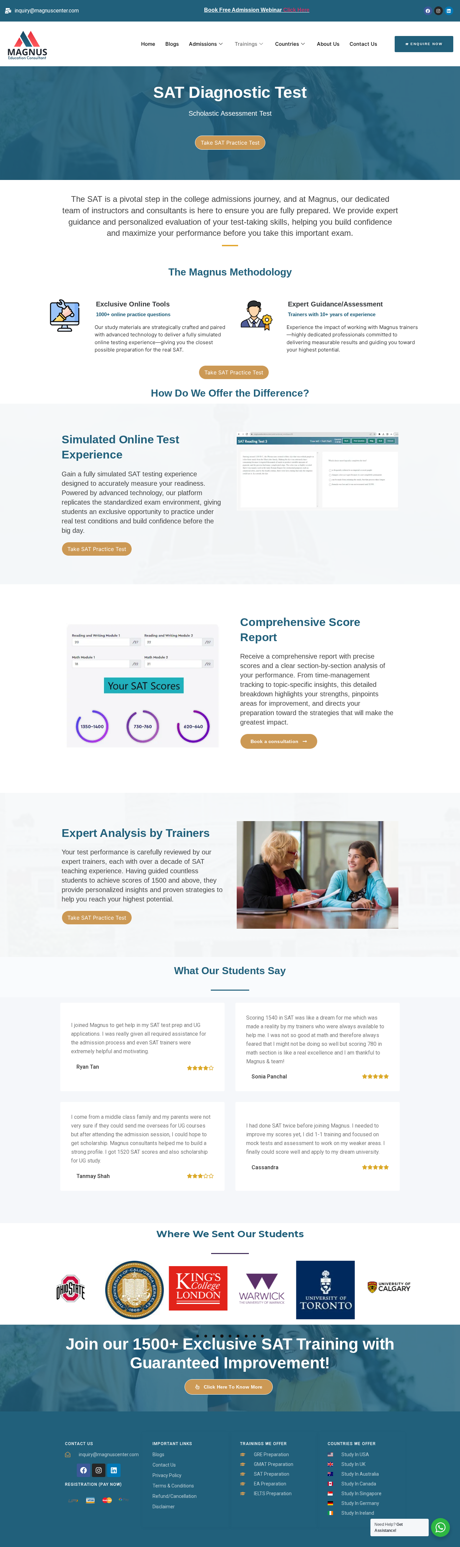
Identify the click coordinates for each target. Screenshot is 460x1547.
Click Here (295, 10)
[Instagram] (438, 10)
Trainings (246, 44)
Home (148, 44)
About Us (328, 44)
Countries (287, 44)
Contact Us (363, 44)
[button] (197, 1336)
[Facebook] (428, 10)
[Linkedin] (449, 10)
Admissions (203, 44)
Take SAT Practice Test (230, 142)
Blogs (172, 44)
